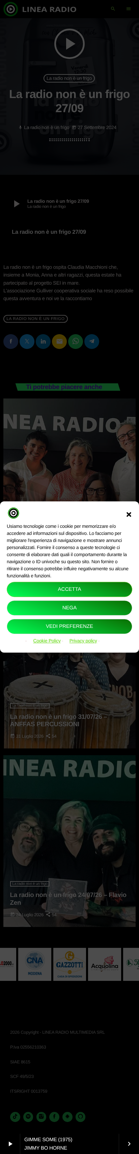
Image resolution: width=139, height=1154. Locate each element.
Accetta (69, 589)
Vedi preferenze (69, 626)
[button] (129, 514)
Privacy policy (83, 641)
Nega (69, 608)
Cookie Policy (46, 641)
